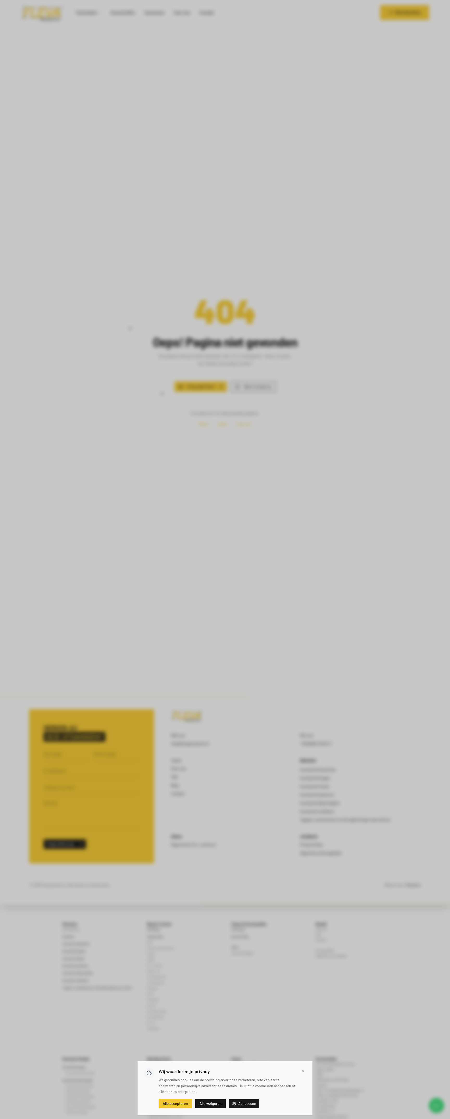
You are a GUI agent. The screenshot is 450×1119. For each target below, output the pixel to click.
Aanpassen (247, 1103)
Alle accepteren (175, 1103)
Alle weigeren (210, 1103)
